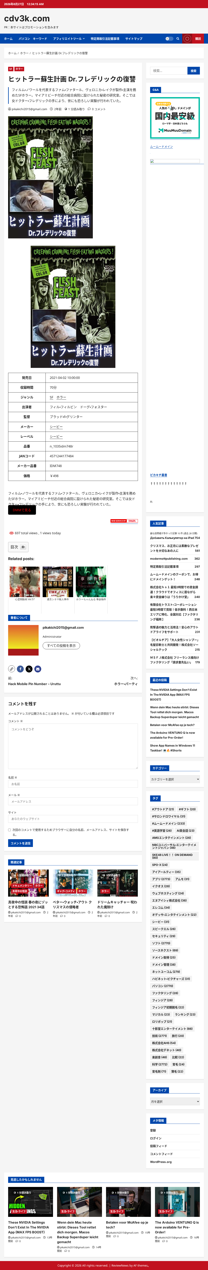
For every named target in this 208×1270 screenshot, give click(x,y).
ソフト (161, 943)
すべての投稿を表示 (61, 645)
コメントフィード (161, 1154)
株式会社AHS (164, 1043)
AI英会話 (185, 830)
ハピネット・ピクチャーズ (171, 978)
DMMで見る (22, 510)
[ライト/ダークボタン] (169, 39)
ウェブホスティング (168, 893)
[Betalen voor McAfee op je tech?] (128, 1202)
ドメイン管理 (164, 964)
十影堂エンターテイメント (172, 1028)
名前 (12, 777)
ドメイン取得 (164, 957)
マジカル (161, 1014)
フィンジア (162, 1000)
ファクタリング (165, 993)
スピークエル (164, 929)
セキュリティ (163, 936)
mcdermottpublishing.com (169, 558)
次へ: (126, 681)
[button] (11, 668)
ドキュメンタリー (22, 885)
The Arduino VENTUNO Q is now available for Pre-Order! (177, 1227)
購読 (198, 38)
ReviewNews (120, 1265)
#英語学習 (162, 830)
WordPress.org (161, 1162)
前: (34, 681)
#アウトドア (163, 809)
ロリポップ (162, 1021)
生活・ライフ (19, 1211)
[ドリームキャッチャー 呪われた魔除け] (117, 883)
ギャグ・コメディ (66, 891)
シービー (56, 426)
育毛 (178, 1064)
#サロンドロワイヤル (168, 816)
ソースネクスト (165, 950)
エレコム (161, 907)
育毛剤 (159, 1071)
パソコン (162, 986)
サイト (12, 812)
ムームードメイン (161, 146)
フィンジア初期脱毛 (168, 1007)
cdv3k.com (27, 18)
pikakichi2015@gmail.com (29, 109)
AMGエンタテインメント (171, 837)
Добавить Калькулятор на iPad (172, 538)
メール (14, 795)
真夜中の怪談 (19, 891)
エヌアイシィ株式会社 (169, 900)
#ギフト (187, 809)
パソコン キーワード (33, 38)
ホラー (19, 69)
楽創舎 (159, 1057)
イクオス (161, 886)
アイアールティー (166, 872)
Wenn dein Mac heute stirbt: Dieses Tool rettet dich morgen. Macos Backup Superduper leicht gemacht (174, 712)
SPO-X (160, 864)
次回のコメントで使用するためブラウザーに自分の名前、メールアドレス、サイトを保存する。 (70, 832)
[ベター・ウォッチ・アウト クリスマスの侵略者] (73, 883)
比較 (178, 1057)
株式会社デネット (166, 1050)
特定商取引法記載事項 (105, 38)
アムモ (182, 879)
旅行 (178, 1035)
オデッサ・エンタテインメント (174, 914)
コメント (15, 721)
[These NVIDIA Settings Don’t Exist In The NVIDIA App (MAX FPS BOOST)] (30, 1202)
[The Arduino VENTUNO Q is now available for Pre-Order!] (177, 1202)
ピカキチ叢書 (158, 475)
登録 (153, 1130)
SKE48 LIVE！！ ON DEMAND (172, 856)
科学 (159, 1064)
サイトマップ (133, 38)
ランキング (185, 1014)
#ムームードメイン (168, 823)
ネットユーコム (166, 971)
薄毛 (177, 1071)
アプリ (161, 879)
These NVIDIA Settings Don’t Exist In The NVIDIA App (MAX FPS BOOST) (173, 694)
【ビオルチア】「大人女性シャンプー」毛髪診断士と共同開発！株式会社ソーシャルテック (175, 644)
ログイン (155, 1138)
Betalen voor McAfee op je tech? (172, 725)
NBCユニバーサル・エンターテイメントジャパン (174, 846)
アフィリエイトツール (67, 38)
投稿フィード (158, 1146)
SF (10, 69)
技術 (159, 1035)
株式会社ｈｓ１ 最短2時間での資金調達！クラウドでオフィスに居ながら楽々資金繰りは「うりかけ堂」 (174, 592)
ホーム (8, 38)
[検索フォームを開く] (178, 39)
